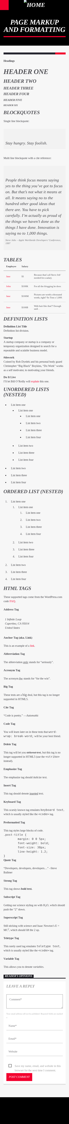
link (32, 645)
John (8, 286)
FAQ (12, 601)
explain (35, 381)
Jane (8, 276)
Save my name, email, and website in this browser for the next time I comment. (38, 1066)
